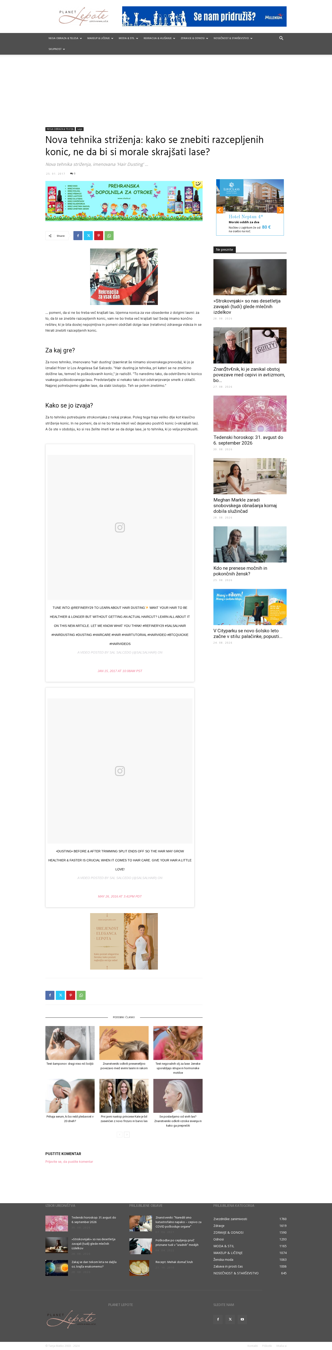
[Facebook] (77, 235)
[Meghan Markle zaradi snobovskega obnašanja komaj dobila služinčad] (250, 476)
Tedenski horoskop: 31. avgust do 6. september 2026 (248, 440)
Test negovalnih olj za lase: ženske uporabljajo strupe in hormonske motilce (178, 1068)
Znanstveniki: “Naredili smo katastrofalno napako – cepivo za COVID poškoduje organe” (178, 1222)
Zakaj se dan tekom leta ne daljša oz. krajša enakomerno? (94, 1264)
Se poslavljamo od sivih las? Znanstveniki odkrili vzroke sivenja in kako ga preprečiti (178, 1121)
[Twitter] (88, 235)
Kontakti (253, 1346)
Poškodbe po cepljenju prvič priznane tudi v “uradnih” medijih (177, 1243)
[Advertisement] (166, 93)
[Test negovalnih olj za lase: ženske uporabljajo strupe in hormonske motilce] (178, 1043)
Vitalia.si (281, 1346)
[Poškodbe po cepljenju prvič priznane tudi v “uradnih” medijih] (140, 1246)
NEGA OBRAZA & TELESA (63, 38)
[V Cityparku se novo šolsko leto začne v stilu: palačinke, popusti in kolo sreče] (250, 607)
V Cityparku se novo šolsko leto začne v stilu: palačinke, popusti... (248, 633)
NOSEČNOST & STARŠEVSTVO (231, 38)
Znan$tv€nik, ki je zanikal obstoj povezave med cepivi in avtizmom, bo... (249, 374)
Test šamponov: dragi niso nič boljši (70, 1063)
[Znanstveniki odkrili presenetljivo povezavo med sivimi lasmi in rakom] (124, 1043)
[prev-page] (119, 1134)
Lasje (79, 129)
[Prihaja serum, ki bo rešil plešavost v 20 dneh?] (70, 1096)
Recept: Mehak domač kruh (174, 1262)
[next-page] (127, 1134)
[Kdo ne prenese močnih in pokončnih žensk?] (250, 544)
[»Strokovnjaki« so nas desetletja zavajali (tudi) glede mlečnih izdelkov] (250, 277)
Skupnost (55, 49)
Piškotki (267, 1346)
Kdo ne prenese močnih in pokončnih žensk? (240, 571)
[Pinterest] (98, 235)
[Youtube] (242, 1319)
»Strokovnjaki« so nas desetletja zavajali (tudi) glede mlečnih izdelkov (247, 306)
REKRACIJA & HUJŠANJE (158, 38)
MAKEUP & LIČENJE (98, 38)
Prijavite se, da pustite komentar (69, 1161)
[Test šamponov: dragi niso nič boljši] (70, 1043)
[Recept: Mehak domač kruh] (139, 1268)
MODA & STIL (127, 38)
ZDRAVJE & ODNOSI (193, 38)
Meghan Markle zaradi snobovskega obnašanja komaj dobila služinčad (245, 505)
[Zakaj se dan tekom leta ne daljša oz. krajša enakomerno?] (56, 1268)
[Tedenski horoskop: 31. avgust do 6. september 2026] (250, 414)
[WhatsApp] (109, 235)
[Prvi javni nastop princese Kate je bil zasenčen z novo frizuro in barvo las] (124, 1096)
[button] (281, 39)
